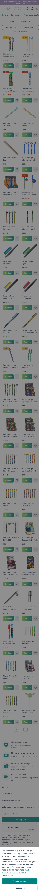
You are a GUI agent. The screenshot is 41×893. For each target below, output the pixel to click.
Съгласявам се (19, 881)
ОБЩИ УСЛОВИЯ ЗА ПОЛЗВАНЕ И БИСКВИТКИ (16, 872)
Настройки (20, 888)
